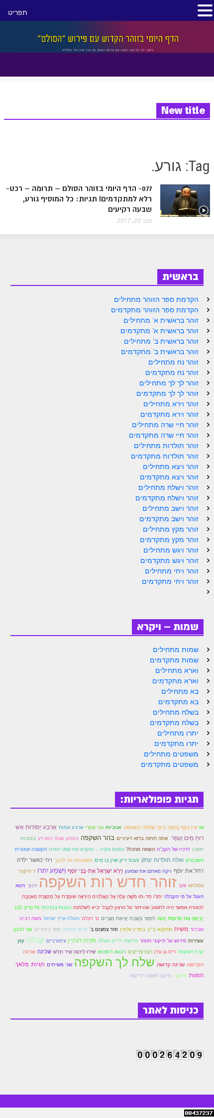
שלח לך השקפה (114, 962)
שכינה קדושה (171, 964)
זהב (182, 885)
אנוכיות (113, 827)
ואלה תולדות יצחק (162, 859)
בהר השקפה (97, 837)
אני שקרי (94, 827)
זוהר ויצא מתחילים (171, 466)
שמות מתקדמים (174, 659)
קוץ (20, 940)
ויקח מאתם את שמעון (148, 871)
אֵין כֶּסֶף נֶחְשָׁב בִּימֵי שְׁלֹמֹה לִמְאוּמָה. (160, 827)
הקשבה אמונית (31, 849)
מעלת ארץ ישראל (61, 918)
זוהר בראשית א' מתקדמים (159, 330)
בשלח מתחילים (176, 712)
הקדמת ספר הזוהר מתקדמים (155, 309)
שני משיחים (59, 964)
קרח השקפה (191, 951)
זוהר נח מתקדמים (172, 372)
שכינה (44, 951)
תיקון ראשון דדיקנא (150, 975)
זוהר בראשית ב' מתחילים (161, 341)
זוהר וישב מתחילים (170, 508)
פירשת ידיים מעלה (118, 940)
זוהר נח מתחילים (173, 362)
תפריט (17, 12)
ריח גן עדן (165, 951)
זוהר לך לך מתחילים (169, 382)
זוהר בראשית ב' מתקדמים (160, 351)
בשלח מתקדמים (174, 722)
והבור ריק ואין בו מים (117, 860)
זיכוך (32, 885)
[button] (34, 63)
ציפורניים (56, 940)
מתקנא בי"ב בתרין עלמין (146, 929)
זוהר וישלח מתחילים (168, 487)
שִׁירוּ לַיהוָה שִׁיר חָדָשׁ (74, 951)
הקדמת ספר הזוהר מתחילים (156, 299)
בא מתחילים (180, 691)
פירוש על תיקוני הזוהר (163, 940)
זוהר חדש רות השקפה (108, 881)
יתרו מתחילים (178, 733)
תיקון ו (180, 975)
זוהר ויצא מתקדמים (169, 476)
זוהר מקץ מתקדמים (169, 539)
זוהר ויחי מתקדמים (170, 581)
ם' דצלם (90, 918)
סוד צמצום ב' (104, 929)
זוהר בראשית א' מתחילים (161, 320)
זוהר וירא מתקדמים (169, 414)
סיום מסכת (75, 929)
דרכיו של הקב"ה (173, 849)
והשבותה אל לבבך (73, 860)
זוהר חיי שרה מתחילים (165, 424)
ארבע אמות (71, 827)
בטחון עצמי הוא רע (58, 838)
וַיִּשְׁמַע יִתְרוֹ (51, 870)
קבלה (35, 939)
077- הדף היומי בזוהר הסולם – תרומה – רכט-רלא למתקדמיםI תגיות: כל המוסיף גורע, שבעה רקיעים (79, 199)
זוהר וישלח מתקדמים (167, 497)
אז (201, 827)
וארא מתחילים (177, 670)
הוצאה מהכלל (140, 849)
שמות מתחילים (176, 649)
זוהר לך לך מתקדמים (167, 393)
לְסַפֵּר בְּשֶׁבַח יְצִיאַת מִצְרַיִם (128, 918)
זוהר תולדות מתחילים (166, 445)
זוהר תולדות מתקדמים (165, 456)
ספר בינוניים (47, 929)
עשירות (196, 940)
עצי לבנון (22, 929)
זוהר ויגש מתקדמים (169, 560)
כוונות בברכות (56, 907)
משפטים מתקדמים (170, 764)
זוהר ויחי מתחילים (172, 570)
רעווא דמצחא (112, 951)
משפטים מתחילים (171, 753)
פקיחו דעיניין (82, 940)
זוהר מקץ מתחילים (171, 529)
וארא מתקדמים (175, 680)
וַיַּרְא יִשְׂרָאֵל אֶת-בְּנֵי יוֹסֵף (95, 870)
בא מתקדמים (178, 701)
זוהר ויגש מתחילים (171, 550)
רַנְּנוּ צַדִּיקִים (140, 951)
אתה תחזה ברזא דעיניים (142, 838)
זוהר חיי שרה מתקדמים (164, 435)
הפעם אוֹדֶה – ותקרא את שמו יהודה (86, 849)
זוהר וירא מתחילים (171, 403)
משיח (181, 928)
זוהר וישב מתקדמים (169, 518)
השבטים (195, 860)
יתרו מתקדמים (176, 743)
